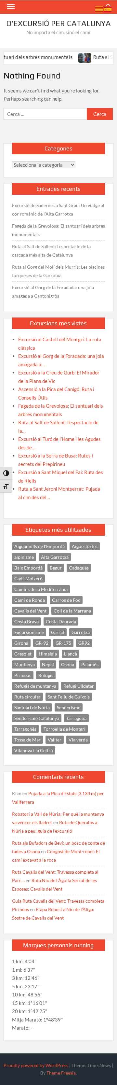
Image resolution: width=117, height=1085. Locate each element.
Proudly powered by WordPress (36, 1065)
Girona (21, 643)
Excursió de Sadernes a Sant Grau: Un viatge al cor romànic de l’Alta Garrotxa (58, 210)
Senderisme (68, 707)
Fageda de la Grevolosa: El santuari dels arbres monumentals (58, 230)
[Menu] (10, 6)
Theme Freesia (61, 1073)
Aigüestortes (85, 546)
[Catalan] (99, 9)
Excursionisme (29, 632)
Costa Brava (26, 621)
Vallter (54, 739)
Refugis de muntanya (35, 686)
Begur (56, 568)
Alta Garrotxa (55, 557)
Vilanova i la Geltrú (33, 750)
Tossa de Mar (27, 739)
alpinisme (24, 557)
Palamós (89, 664)
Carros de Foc (66, 600)
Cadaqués (79, 568)
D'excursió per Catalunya (58, 23)
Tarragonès (25, 729)
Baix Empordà (28, 568)
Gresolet (23, 653)
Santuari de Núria (32, 707)
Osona (67, 664)
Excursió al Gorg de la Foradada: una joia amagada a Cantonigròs (53, 292)
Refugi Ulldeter (78, 686)
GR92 (84, 643)
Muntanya (24, 664)
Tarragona (76, 718)
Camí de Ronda (29, 600)
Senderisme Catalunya (36, 718)
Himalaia (48, 653)
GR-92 (41, 643)
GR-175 (63, 643)
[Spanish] (108, 9)
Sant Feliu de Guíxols (69, 696)
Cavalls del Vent (30, 610)
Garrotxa (81, 632)
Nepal (48, 664)
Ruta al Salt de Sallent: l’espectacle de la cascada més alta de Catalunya (51, 251)
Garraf (57, 632)
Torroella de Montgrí (64, 729)
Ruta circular (27, 696)
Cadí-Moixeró (28, 578)
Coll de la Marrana (72, 610)
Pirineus (22, 675)
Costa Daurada (61, 621)
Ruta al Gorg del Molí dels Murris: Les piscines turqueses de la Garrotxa (58, 271)
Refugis (45, 675)
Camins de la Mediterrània (41, 589)
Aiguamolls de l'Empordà (39, 546)
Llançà (70, 653)
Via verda (78, 739)
